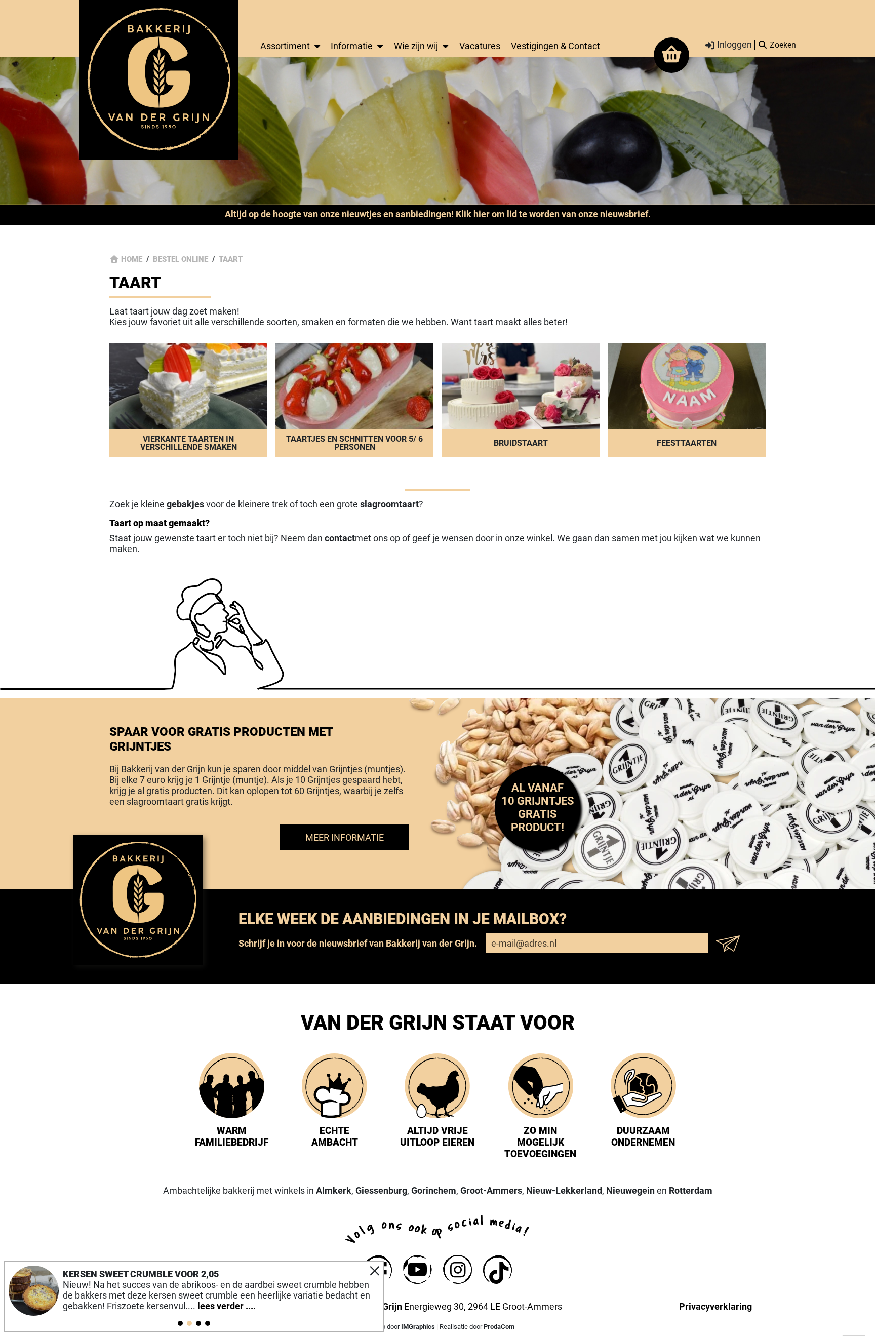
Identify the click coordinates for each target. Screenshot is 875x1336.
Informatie (352, 46)
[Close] (374, 1271)
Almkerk (333, 1190)
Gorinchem (433, 1190)
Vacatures (479, 46)
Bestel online (180, 259)
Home (131, 259)
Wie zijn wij (416, 46)
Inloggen (733, 45)
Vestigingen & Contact (555, 46)
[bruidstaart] (521, 400)
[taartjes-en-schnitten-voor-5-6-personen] (354, 400)
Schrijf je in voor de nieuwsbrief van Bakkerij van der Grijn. (357, 943)
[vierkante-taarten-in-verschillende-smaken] (188, 400)
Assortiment (285, 46)
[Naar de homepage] (158, 79)
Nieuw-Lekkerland (564, 1190)
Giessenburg (381, 1190)
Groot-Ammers (491, 1190)
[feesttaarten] (687, 400)
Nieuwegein (630, 1190)
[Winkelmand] (671, 55)
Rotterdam (690, 1190)
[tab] (180, 1323)
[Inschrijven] (731, 943)
